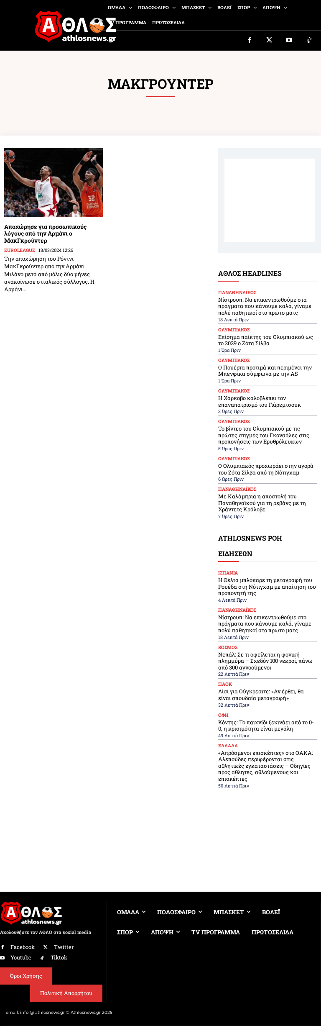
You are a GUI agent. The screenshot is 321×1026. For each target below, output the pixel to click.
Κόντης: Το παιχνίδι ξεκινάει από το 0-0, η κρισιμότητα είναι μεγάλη (266, 725)
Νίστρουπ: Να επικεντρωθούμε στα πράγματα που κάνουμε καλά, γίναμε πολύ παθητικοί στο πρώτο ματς (264, 306)
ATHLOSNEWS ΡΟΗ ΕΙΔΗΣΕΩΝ (250, 546)
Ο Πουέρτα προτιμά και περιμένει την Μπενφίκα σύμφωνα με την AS (265, 371)
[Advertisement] (269, 200)
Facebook (22, 947)
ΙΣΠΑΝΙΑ (228, 572)
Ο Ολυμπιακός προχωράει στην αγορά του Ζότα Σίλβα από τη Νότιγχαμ (265, 469)
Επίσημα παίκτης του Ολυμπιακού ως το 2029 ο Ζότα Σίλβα (265, 340)
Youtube (20, 957)
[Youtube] (289, 41)
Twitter (64, 947)
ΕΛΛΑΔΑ (228, 745)
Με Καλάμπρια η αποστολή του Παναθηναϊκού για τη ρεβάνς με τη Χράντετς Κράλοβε (262, 502)
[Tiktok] (309, 41)
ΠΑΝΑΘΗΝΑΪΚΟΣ (237, 292)
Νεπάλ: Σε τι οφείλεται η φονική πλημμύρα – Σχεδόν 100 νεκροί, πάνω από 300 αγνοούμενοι (265, 661)
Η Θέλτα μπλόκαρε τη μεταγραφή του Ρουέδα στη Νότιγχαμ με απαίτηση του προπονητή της (267, 586)
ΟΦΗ (223, 715)
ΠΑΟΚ (225, 684)
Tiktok (59, 957)
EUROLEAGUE (19, 250)
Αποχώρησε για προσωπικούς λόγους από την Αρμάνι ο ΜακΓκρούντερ (45, 234)
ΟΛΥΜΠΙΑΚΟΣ (234, 329)
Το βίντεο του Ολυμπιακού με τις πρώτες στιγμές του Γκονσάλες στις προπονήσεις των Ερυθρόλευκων (263, 435)
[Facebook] (249, 41)
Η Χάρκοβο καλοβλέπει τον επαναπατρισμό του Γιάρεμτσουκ (259, 401)
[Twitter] (270, 41)
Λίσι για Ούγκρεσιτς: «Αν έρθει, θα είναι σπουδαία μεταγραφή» (261, 694)
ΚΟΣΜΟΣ (227, 647)
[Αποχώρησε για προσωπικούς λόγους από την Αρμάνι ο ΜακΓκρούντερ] (53, 182)
